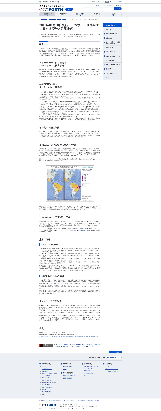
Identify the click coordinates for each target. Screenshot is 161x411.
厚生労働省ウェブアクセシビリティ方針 (88, 400)
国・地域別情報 (110, 60)
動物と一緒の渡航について (113, 64)
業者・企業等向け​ (68, 373)
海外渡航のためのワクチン (113, 56)
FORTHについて (107, 5)
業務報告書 (87, 370)
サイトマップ (118, 5)
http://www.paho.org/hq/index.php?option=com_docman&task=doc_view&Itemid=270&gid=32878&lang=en (69, 336)
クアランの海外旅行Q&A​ (111, 371)
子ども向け (108, 364)
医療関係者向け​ (67, 364)
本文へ (98, 5)
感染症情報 (109, 38)
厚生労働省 (119, 1)
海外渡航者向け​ (111, 25)
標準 (107, 1)
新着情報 (108, 69)
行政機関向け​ (88, 364)
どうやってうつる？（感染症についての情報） (113, 42)
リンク (108, 77)
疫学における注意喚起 (83, 230)
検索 (118, 9)
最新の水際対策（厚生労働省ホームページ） (91, 367)
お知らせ (108, 29)
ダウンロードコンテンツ (111, 369)
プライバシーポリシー (69, 400)
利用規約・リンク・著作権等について (51, 400)
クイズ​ (107, 366)
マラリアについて (110, 52)
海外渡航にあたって (111, 33)
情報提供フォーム (114, 357)
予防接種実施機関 (110, 73)
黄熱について (109, 47)
